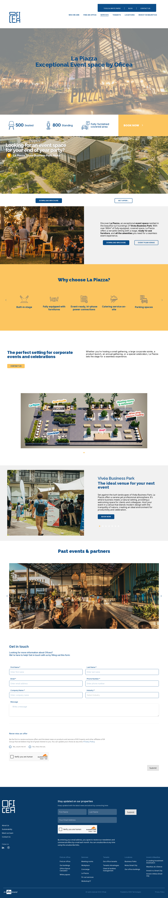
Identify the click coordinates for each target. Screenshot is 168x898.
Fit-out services (87, 877)
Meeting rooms (87, 861)
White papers (65, 875)
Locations (130, 15)
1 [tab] (84, 452)
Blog (130, 8)
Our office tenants (110, 861)
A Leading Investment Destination (154, 862)
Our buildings (65, 865)
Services (104, 15)
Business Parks (130, 861)
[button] (6, 300)
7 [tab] (118, 526)
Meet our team (7, 833)
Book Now (106, 517)
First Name (14, 667)
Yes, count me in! (19, 746)
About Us (5, 825)
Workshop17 (86, 881)
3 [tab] (105, 526)
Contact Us (145, 8)
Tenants (116, 15)
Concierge (85, 869)
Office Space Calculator (65, 870)
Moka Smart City (131, 865)
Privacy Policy (89, 742)
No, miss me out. (39, 746)
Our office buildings (132, 869)
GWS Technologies (134, 892)
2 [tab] (102, 526)
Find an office (89, 15)
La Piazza (85, 873)
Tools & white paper (112, 8)
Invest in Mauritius (147, 15)
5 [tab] (112, 526)
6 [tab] (115, 526)
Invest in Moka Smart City (154, 875)
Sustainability (7, 829)
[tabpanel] (84, 420)
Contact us (15, 366)
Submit (153, 768)
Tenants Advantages (111, 865)
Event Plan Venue (146, 243)
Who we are (74, 15)
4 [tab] (109, 526)
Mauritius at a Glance (154, 867)
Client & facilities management (109, 870)
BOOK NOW (131, 125)
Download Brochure (48, 201)
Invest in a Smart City (154, 871)
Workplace (85, 865)
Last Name (91, 667)
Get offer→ (123, 201)
